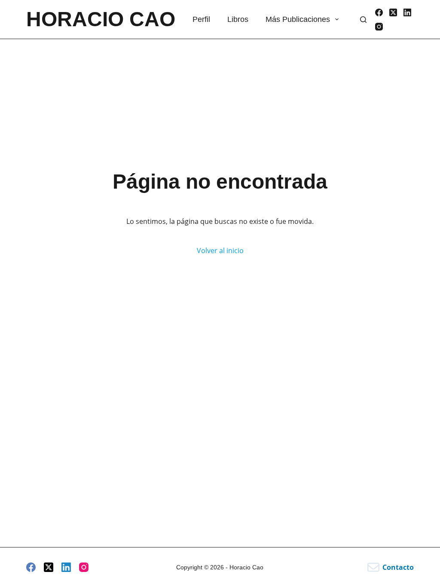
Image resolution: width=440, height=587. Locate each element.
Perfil (201, 19)
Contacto (398, 567)
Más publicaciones (298, 19)
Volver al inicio (220, 250)
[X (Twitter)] (393, 12)
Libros (237, 19)
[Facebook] (379, 12)
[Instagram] (379, 27)
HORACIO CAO (100, 19)
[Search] (363, 19)
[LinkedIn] (407, 12)
